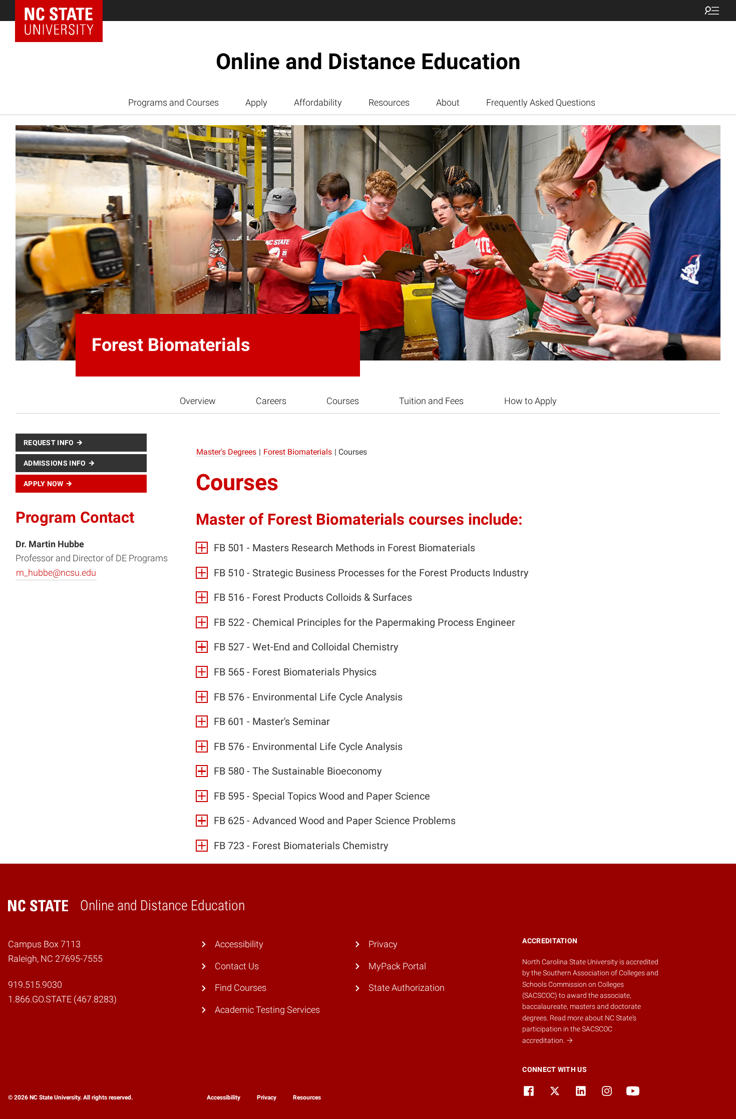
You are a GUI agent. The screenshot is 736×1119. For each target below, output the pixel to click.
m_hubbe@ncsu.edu (56, 572)
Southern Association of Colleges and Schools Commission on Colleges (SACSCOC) (590, 984)
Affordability (318, 102)
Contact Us (237, 966)
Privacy (383, 944)
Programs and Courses (173, 102)
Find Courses (240, 987)
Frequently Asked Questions (540, 102)
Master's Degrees (226, 452)
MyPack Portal (397, 966)
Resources (389, 102)
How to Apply (530, 401)
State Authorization (407, 987)
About (448, 102)
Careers (271, 401)
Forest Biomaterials (297, 452)
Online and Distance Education (368, 62)
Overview (198, 401)
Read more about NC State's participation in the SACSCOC (579, 1029)
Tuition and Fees (431, 401)
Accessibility (239, 944)
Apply (256, 102)
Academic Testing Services (267, 1009)
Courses (342, 401)
